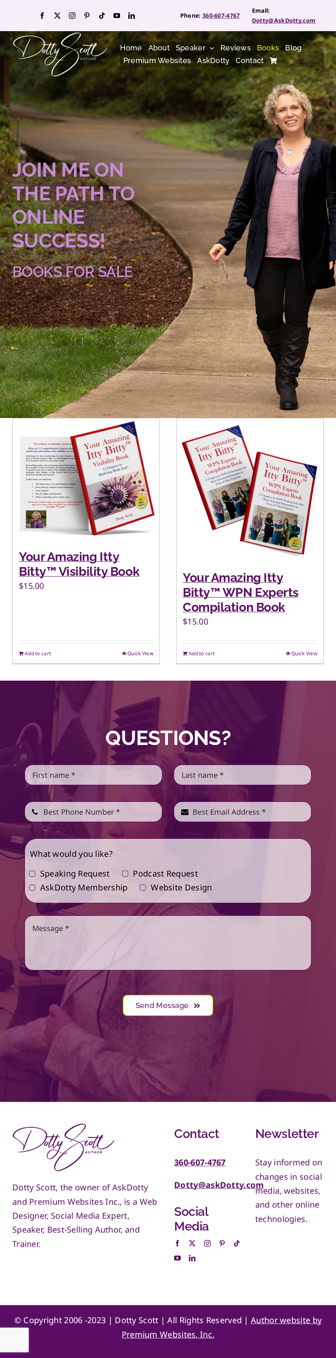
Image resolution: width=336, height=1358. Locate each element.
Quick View (140, 653)
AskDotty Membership (84, 887)
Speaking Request (75, 873)
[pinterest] (87, 15)
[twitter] (57, 15)
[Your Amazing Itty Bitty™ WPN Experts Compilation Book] (250, 490)
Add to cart (38, 653)
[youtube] (117, 15)
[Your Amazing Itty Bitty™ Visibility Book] (86, 479)
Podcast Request (165, 873)
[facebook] (42, 15)
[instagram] (72, 15)
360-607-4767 (221, 15)
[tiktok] (102, 15)
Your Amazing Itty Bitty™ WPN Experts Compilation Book (241, 592)
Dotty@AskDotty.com (284, 20)
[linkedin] (131, 15)
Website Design (181, 887)
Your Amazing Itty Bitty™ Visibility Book (79, 564)
